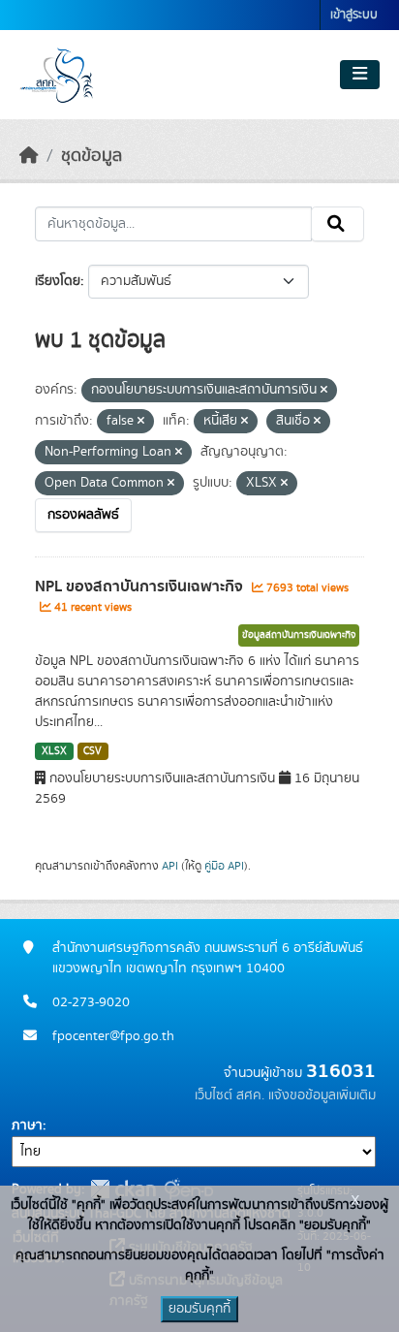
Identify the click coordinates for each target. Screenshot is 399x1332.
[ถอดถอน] (324, 390)
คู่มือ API (224, 865)
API (170, 865)
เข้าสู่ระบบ (354, 15)
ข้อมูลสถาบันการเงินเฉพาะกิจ (298, 635)
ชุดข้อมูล (91, 156)
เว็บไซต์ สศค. (229, 1095)
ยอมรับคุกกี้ (199, 1308)
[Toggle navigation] (360, 74)
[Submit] (337, 223)
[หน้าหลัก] (29, 156)
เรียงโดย (57, 281)
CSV (92, 751)
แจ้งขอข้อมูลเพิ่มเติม (322, 1095)
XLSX (54, 751)
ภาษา (27, 1125)
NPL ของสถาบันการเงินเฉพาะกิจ (141, 586)
